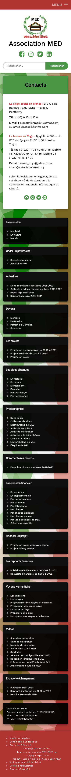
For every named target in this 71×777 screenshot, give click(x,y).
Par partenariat (18, 396)
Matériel (15, 231)
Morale (14, 238)
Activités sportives (21, 428)
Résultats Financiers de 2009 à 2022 (31, 574)
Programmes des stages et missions (31, 602)
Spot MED (16, 652)
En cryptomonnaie (20, 495)
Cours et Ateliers (20, 438)
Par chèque (16, 509)
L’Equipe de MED (19, 445)
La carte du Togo (20, 609)
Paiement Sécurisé (20, 745)
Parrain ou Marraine (21, 324)
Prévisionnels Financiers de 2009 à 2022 (33, 570)
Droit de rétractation (22, 765)
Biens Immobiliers (20, 260)
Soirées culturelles (21, 641)
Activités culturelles (22, 431)
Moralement (17, 385)
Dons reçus (16, 418)
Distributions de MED (22, 424)
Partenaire (16, 321)
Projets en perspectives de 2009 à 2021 (33, 350)
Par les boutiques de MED (25, 519)
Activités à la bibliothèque (25, 435)
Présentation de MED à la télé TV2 (30, 662)
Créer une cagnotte (21, 523)
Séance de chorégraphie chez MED (30, 655)
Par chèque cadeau (21, 516)
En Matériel (16, 379)
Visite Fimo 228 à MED (23, 648)
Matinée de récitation (22, 645)
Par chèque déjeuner (22, 513)
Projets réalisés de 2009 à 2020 (29, 353)
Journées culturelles (22, 638)
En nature (15, 382)
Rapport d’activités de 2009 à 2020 (30, 691)
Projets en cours (19, 357)
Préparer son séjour (21, 613)
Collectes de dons (21, 421)
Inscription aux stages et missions (29, 616)
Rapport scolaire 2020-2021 (26, 296)
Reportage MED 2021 (22, 292)
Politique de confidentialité (25, 762)
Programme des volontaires (26, 606)
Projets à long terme (22, 548)
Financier (15, 389)
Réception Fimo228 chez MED (27, 659)
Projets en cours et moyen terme (29, 545)
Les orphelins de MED (23, 442)
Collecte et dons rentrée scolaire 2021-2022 (36, 289)
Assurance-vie (18, 263)
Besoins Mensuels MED (23, 694)
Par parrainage (18, 392)
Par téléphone (18, 506)
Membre (15, 318)
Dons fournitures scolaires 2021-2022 (31, 285)
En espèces (17, 492)
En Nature (15, 234)
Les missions (17, 595)
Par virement (17, 502)
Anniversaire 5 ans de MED (25, 665)
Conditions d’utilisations (23, 741)
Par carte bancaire (20, 499)
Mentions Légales (20, 738)
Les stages (16, 599)
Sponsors (15, 328)
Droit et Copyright (20, 769)
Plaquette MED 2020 (22, 687)
